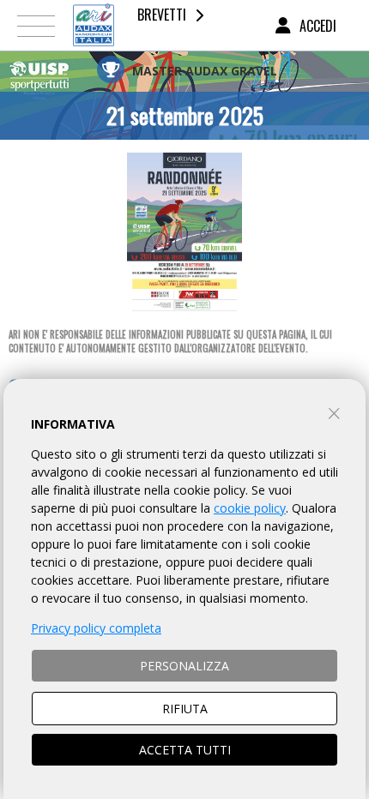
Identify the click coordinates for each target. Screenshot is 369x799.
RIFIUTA (185, 708)
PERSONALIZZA (184, 666)
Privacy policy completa (96, 628)
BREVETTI (161, 14)
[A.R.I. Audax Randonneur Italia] (93, 25)
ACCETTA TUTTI (185, 750)
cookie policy (250, 508)
